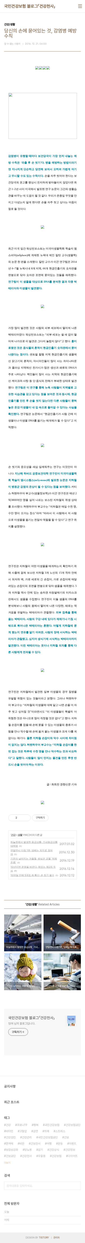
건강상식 (54, 1149)
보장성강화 (12, 1149)
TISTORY (44, 1237)
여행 (49, 1143)
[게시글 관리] (26, 818)
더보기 (7, 1162)
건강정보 (70, 1149)
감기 (40, 1149)
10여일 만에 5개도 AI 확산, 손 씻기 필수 (32, 875)
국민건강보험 (52, 1125)
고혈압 (23, 1131)
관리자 (56, 1237)
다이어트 (73, 1156)
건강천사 (27, 1156)
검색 (77, 1186)
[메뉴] (80, 6)
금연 (35, 1131)
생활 (20, 834)
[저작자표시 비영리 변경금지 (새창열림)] (54, 817)
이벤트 (72, 1143)
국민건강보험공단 (48, 1137)
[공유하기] (21, 818)
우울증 (41, 1156)
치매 (46, 1131)
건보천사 (35, 1143)
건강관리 (27, 1137)
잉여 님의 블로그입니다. (21, 1023)
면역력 (9, 1143)
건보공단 (11, 1156)
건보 (66, 1137)
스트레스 (60, 1131)
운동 (60, 1143)
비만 (21, 1143)
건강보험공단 (73, 1125)
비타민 (9, 1131)
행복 (35, 1125)
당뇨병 (28, 1149)
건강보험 (56, 1156)
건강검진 (11, 1137)
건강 (13, 834)
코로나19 (22, 1125)
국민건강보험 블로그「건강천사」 (29, 6)
